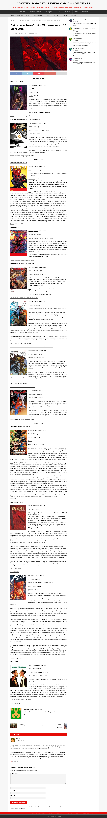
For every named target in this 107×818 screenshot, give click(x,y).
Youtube (28, 15)
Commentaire (14, 773)
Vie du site (85, 12)
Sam (21, 33)
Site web (12, 796)
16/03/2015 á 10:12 (20, 740)
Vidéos (76, 12)
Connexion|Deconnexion (16, 15)
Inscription (65, 15)
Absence (79, 38)
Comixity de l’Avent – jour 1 (85, 20)
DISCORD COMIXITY (38, 15)
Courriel (12, 791)
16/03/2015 (15, 33)
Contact (56, 15)
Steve (74, 20)
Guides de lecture (35, 12)
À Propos (73, 15)
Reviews (67, 12)
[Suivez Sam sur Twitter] (24, 715)
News (58, 12)
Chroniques (48, 12)
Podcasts (22, 12)
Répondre (15, 761)
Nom (12, 786)
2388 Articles (38, 709)
